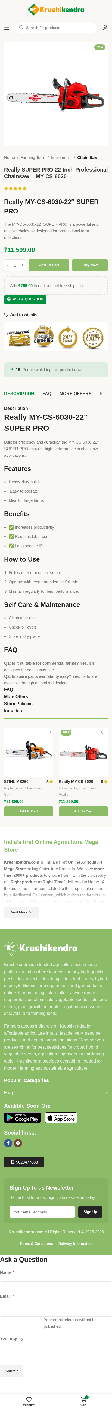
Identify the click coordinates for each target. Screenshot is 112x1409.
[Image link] (40, 947)
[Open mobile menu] (6, 27)
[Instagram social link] (18, 1143)
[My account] (105, 27)
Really (64, 794)
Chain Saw (87, 157)
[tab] (19, 394)
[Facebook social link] (8, 1143)
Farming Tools (32, 157)
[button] (28, 811)
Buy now (90, 265)
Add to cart (49, 265)
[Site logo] (56, 9)
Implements (61, 157)
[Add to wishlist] (48, 732)
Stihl (7, 794)
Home (9, 157)
